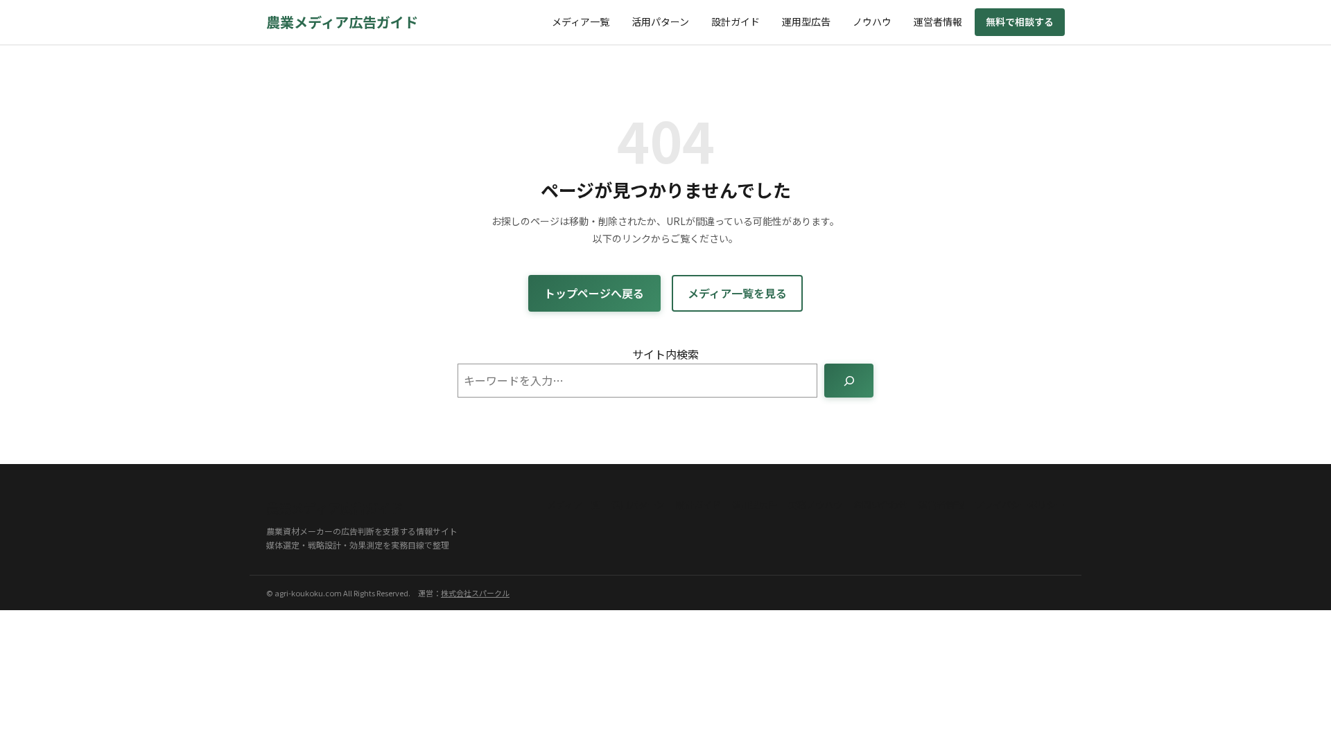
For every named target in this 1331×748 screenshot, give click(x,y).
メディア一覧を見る (737, 293)
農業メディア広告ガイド (342, 22)
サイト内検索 (665, 354)
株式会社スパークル (475, 592)
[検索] (848, 381)
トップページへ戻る (594, 293)
